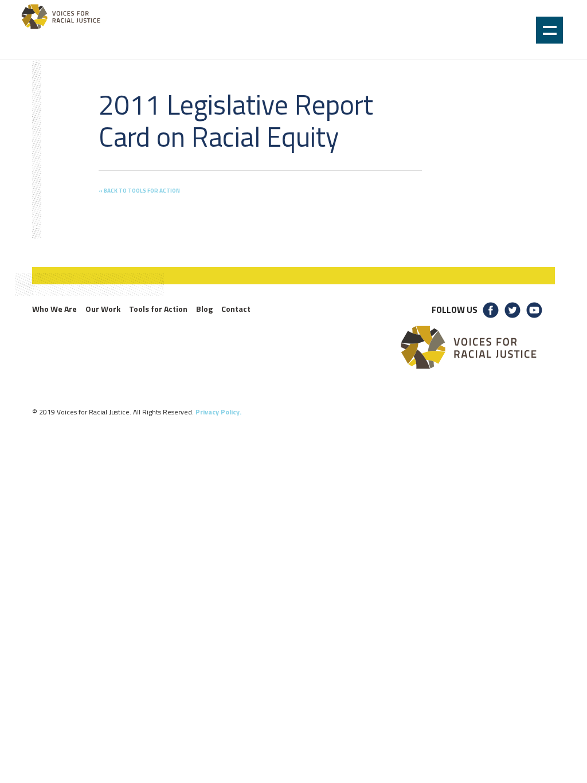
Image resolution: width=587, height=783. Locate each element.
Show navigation (549, 30)
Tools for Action (158, 309)
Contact (236, 309)
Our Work (102, 309)
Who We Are (54, 309)
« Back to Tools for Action (139, 190)
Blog (204, 309)
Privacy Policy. (218, 411)
